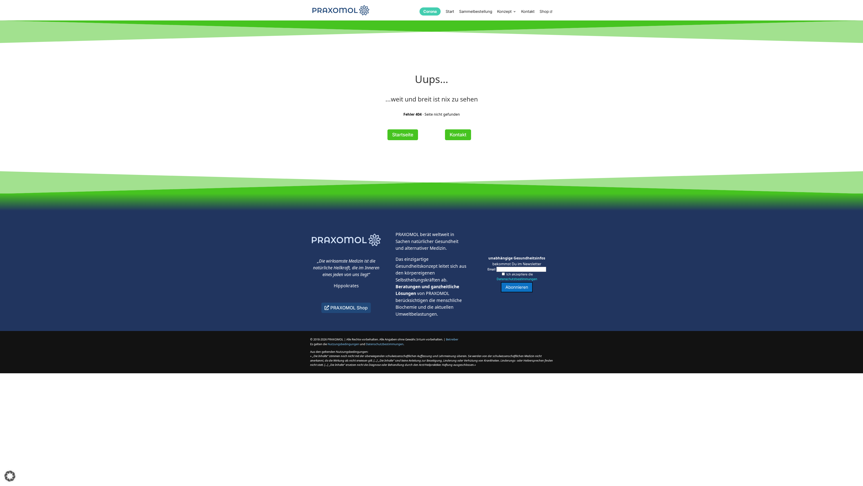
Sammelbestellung (475, 12)
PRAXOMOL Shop (349, 307)
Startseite (402, 134)
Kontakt (528, 12)
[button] (10, 476)
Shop (544, 12)
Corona (430, 11)
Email (491, 269)
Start (450, 12)
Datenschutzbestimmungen (517, 279)
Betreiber (452, 339)
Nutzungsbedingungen (343, 344)
